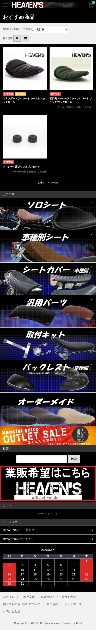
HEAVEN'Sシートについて (20, 539)
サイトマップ (73, 604)
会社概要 (9, 597)
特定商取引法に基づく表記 (58, 597)
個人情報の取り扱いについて (22, 604)
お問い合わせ (11, 611)
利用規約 (52, 604)
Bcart (79, 623)
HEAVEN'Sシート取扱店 (19, 530)
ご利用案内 (28, 597)
